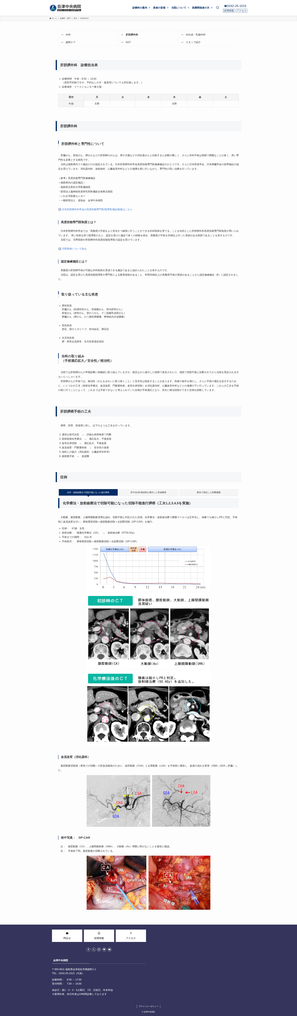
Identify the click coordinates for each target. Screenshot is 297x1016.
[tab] (88, 492)
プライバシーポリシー (148, 1006)
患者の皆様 (159, 7)
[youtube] (110, 950)
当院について (178, 7)
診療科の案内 (139, 7)
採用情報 (229, 10)
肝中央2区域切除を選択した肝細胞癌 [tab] (148, 492)
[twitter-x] (94, 950)
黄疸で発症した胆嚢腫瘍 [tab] (209, 492)
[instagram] (99, 950)
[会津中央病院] (66, 7)
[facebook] (88, 950)
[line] (104, 950)
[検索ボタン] (217, 8)
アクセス (241, 10)
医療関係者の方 (200, 7)
